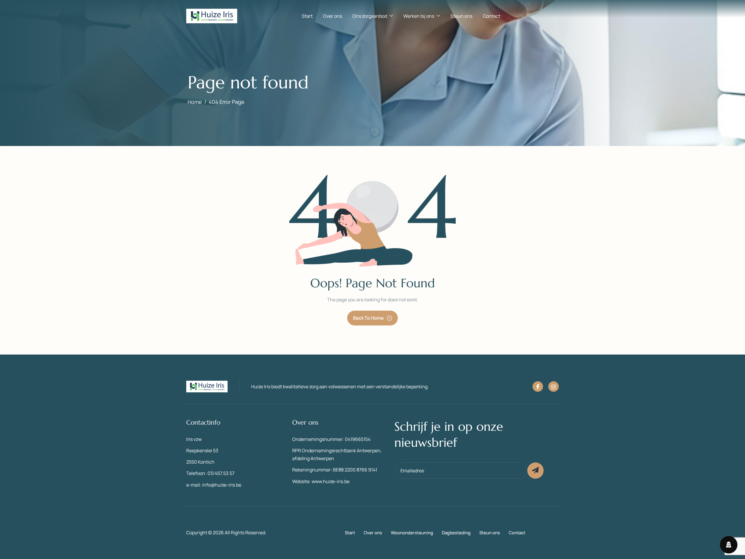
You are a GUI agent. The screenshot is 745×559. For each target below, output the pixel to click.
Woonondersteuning (412, 533)
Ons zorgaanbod (369, 16)
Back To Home (368, 318)
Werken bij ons (418, 16)
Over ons (332, 16)
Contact (491, 16)
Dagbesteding (456, 533)
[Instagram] (553, 386)
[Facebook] (538, 386)
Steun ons (461, 16)
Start (307, 16)
